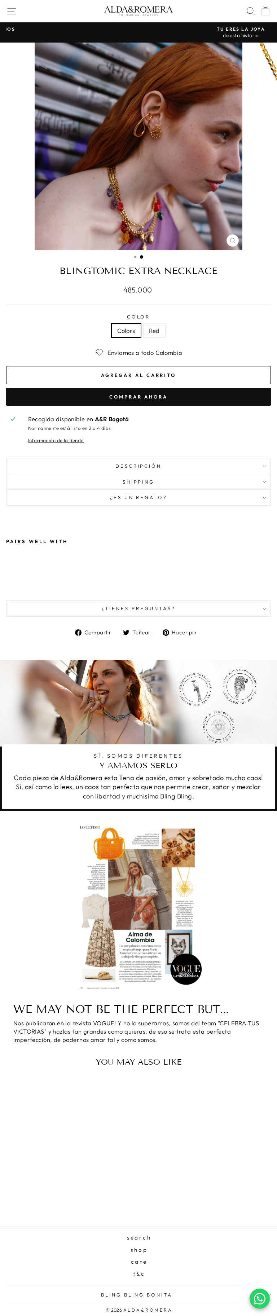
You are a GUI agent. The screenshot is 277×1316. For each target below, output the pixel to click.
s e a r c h (138, 1237)
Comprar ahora (138, 397)
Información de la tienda (56, 440)
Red (154, 330)
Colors (126, 330)
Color (138, 317)
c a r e (138, 1261)
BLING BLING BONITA (137, 1295)
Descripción (138, 466)
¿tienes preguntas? (138, 608)
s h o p (138, 1249)
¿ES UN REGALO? (139, 497)
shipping (139, 482)
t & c (138, 1273)
